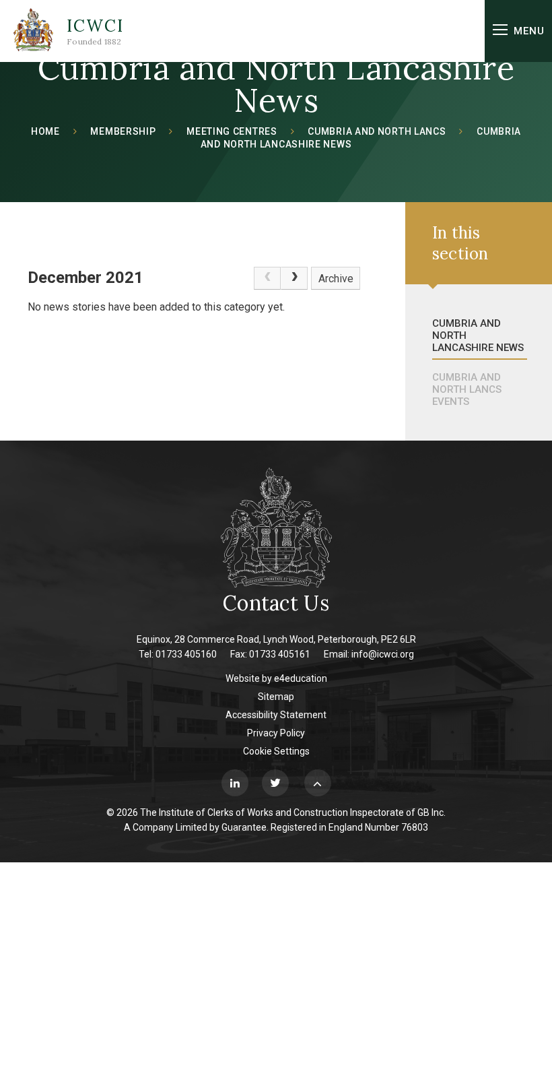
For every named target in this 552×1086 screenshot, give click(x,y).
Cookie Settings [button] (276, 751)
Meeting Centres (231, 131)
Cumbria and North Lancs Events (467, 389)
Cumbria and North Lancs (377, 131)
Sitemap (276, 696)
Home (45, 131)
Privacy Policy (276, 733)
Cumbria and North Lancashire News (478, 335)
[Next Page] (294, 278)
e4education (300, 678)
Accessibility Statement (276, 714)
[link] (267, 278)
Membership (123, 131)
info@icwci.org (382, 654)
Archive (335, 278)
